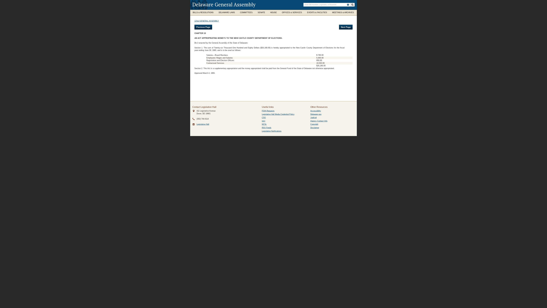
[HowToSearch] (348, 5)
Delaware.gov (316, 114)
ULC (263, 121)
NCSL (264, 124)
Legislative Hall (203, 124)
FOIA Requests (268, 111)
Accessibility (315, 111)
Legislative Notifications (271, 131)
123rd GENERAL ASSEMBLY (206, 21)
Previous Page (203, 27)
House (273, 12)
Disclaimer (314, 128)
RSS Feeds (266, 128)
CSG (264, 117)
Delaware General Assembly (224, 4)
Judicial (313, 117)
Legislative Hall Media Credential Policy (278, 114)
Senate (261, 12)
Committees (246, 12)
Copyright (314, 124)
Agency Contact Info (318, 121)
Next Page (346, 27)
